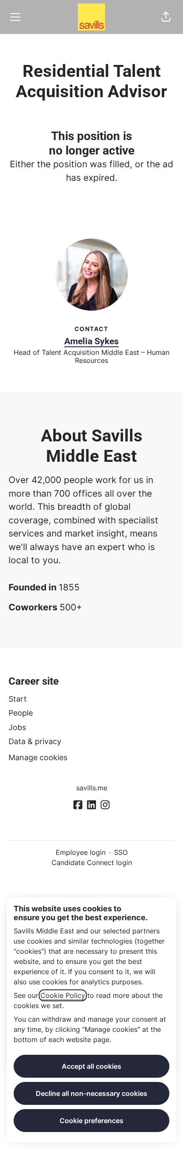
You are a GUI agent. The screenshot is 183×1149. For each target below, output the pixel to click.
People (21, 712)
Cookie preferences (91, 1120)
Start (18, 698)
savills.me (91, 788)
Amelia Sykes (91, 341)
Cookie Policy (62, 995)
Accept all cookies (91, 1066)
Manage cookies (38, 757)
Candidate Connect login (91, 862)
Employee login (81, 852)
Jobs (17, 727)
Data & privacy (35, 741)
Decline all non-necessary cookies (91, 1093)
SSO (121, 852)
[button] (166, 17)
